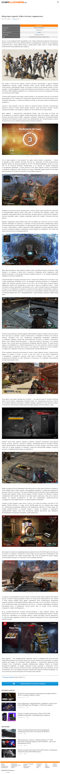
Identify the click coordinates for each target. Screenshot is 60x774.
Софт (46, 765)
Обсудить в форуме (8, 677)
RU (9, 772)
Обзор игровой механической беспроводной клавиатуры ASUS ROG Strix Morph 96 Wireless (33, 730)
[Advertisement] (30, 8)
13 (28, 717)
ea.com (39, 32)
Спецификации (4, 766)
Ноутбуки (38, 765)
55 (25, 753)
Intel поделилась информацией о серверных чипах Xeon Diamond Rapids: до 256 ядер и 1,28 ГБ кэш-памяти (37, 704)
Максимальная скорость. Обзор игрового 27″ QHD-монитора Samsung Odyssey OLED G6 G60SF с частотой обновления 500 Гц (37, 741)
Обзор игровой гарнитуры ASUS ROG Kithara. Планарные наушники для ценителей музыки (37, 751)
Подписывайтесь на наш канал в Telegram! (33, 683)
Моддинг (47, 766)
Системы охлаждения (28, 764)
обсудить (15, 18)
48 (26, 745)
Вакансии (55, 766)
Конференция (4, 767)
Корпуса (25, 765)
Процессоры (14, 764)
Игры (37, 767)
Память (13, 767)
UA (6, 772)
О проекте (55, 764)
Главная (3, 764)
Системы (38, 766)
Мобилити (47, 767)
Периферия (26, 767)
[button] (56, 51)
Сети (46, 764)
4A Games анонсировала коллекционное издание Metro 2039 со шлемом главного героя (37, 694)
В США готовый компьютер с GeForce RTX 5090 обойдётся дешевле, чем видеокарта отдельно (34, 714)
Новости (3, 765)
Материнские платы (16, 765)
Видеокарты (14, 766)
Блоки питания (26, 766)
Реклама (55, 765)
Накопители (39, 764)
